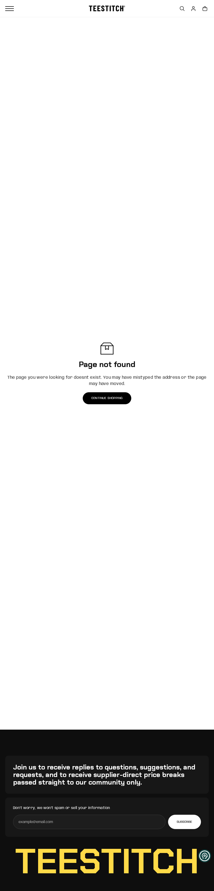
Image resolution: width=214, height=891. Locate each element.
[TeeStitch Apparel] (107, 8)
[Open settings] (182, 8)
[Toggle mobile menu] (45, 8)
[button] (204, 855)
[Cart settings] (205, 8)
